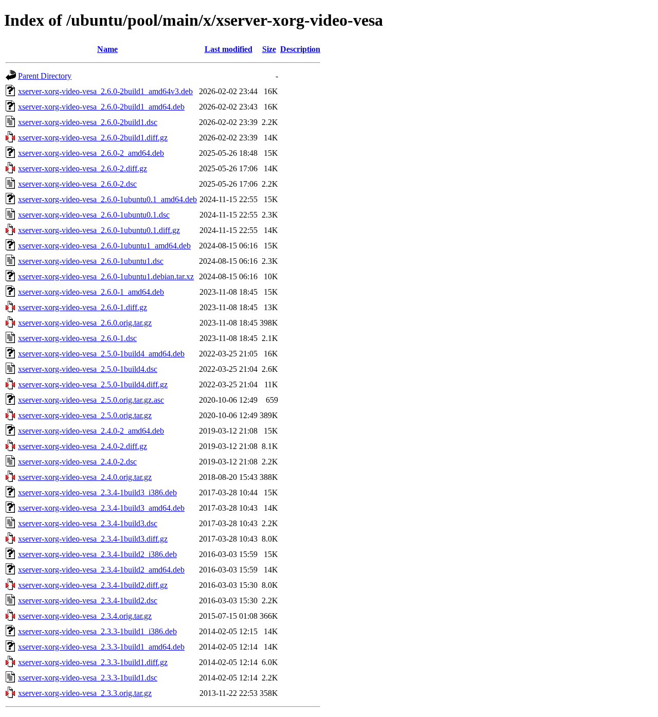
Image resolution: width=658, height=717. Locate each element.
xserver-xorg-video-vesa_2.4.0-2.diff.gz (82, 446)
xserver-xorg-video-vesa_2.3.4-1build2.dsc (87, 600)
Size (269, 49)
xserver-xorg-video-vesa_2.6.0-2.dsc (77, 184)
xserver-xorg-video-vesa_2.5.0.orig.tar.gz (85, 415)
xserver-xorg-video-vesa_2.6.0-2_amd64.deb (91, 153)
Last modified (228, 49)
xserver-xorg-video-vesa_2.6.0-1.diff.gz (82, 307)
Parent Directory (44, 75)
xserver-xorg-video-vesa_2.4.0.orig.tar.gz (85, 477)
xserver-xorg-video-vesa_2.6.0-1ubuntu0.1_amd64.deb (107, 199)
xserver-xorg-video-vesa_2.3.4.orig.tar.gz (85, 616)
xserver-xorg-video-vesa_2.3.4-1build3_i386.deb (97, 492)
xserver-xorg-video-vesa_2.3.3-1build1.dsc (87, 677)
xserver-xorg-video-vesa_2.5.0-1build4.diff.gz (93, 384)
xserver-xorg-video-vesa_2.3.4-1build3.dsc (87, 523)
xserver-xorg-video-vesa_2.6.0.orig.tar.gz (85, 322)
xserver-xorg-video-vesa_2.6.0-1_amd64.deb (91, 292)
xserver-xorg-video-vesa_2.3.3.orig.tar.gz (85, 693)
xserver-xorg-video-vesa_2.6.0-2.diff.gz (82, 168)
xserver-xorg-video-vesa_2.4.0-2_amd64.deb (91, 430)
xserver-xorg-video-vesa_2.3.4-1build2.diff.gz (93, 585)
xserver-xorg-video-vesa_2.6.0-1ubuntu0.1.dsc (94, 214)
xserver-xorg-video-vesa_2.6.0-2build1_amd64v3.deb (105, 91)
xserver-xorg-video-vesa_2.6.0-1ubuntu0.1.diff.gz (99, 230)
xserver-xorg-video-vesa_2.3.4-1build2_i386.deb (97, 554)
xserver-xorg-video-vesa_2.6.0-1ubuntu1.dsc (90, 261)
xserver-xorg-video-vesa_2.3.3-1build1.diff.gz (93, 662)
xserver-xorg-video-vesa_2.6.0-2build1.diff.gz (93, 137)
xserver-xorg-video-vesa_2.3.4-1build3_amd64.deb (101, 508)
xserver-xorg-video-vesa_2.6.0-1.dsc (77, 338)
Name (107, 49)
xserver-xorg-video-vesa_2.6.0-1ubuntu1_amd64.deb (104, 245)
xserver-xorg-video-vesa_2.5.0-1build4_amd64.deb (101, 353)
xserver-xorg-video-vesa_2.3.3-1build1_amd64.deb (101, 646)
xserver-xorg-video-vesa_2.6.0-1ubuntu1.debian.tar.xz (106, 276)
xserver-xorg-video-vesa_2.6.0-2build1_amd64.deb (101, 106)
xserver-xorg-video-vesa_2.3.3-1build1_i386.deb (97, 631)
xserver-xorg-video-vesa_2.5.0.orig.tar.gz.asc (91, 400)
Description (300, 49)
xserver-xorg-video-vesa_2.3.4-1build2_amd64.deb (101, 569)
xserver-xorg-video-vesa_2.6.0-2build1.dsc (87, 122)
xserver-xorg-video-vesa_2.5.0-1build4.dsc (87, 369)
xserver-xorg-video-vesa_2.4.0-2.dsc (77, 461)
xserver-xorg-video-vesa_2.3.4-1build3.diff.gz (93, 538)
